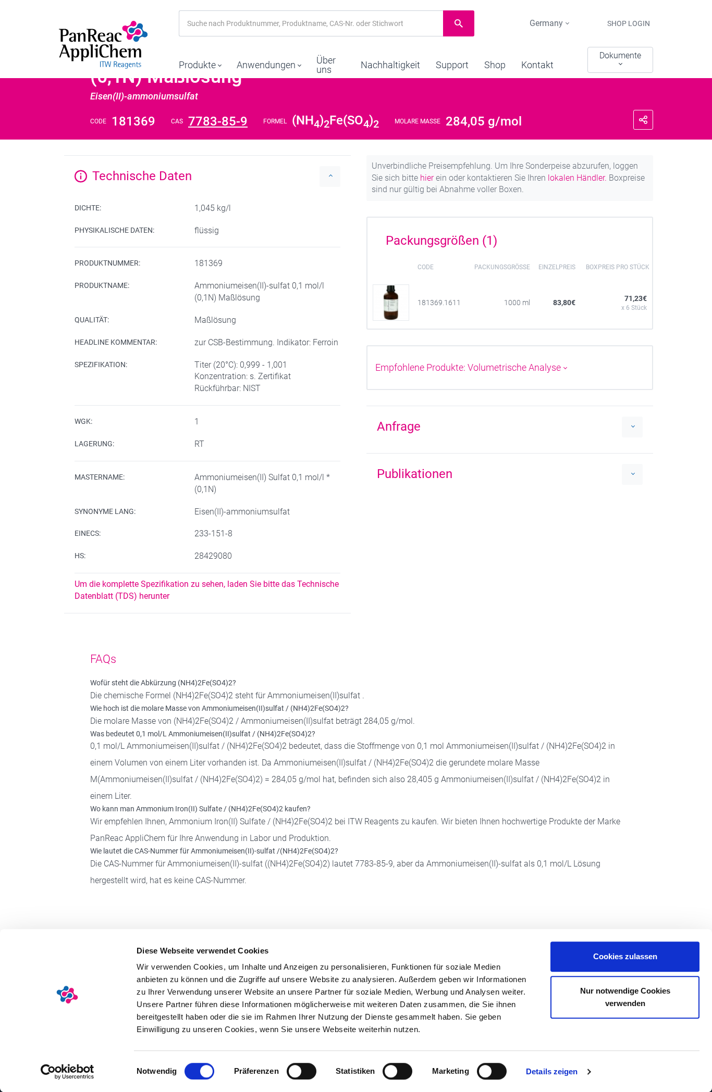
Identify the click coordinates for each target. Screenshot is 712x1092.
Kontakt (537, 64)
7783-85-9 (218, 121)
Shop (495, 64)
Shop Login (628, 23)
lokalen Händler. (577, 178)
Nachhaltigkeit (390, 64)
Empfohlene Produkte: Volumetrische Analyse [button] (469, 367)
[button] (200, 62)
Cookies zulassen (625, 956)
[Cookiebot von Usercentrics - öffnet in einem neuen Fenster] (67, 1072)
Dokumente (620, 55)
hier (427, 178)
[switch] (301, 1071)
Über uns (326, 65)
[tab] (509, 237)
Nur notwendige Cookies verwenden (625, 997)
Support (452, 64)
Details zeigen (552, 1071)
